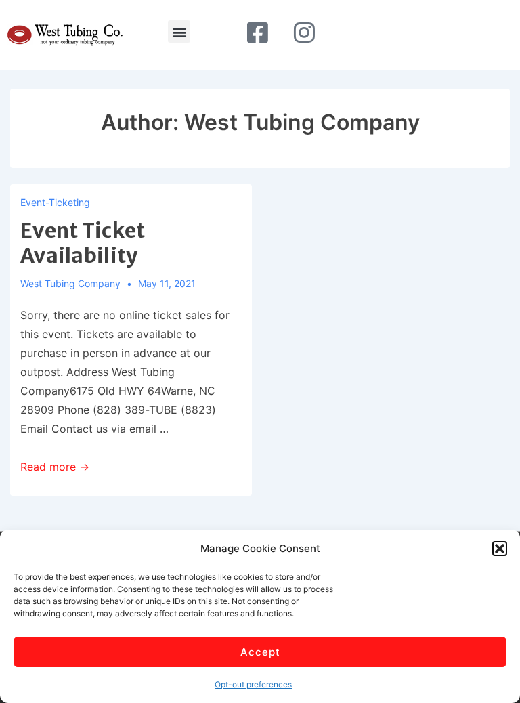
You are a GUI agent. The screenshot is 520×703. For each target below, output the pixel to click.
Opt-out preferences (253, 684)
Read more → (54, 466)
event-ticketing (55, 202)
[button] (499, 548)
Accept (260, 651)
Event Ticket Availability (83, 243)
